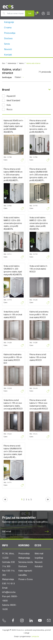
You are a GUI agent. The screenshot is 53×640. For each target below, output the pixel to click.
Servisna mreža (25, 562)
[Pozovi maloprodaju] (4, 620)
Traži (29, 13)
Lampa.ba (35, 636)
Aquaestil (11, 95)
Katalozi (39, 566)
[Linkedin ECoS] (31, 620)
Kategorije (9, 22)
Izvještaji (39, 557)
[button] (35, 13)
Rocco (9, 109)
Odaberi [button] (18, 77)
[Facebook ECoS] (13, 620)
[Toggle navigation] (48, 13)
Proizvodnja (9, 33)
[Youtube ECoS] (40, 620)
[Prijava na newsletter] (46, 531)
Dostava (8, 38)
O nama (7, 27)
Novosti (8, 49)
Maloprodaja (24, 557)
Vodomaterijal (12, 63)
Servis (7, 43)
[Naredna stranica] (48, 499)
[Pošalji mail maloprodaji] (49, 620)
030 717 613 (8, 583)
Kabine (21, 63)
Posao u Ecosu (25, 579)
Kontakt (8, 54)
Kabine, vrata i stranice (33, 63)
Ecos (3, 63)
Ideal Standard (13, 100)
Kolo (9, 104)
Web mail (39, 553)
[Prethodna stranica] (5, 499)
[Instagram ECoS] (22, 620)
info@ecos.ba (8, 592)
